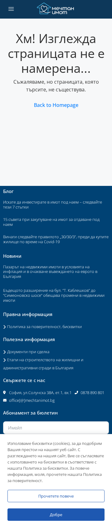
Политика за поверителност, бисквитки (44, 326)
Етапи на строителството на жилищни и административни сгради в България (43, 364)
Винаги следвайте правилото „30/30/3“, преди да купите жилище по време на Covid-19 (56, 239)
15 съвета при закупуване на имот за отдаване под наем (51, 222)
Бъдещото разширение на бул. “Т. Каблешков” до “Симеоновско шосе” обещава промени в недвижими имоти (54, 295)
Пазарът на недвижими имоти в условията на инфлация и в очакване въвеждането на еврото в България (50, 271)
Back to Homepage (56, 105)
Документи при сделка (28, 351)
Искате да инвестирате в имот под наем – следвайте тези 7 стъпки (52, 204)
